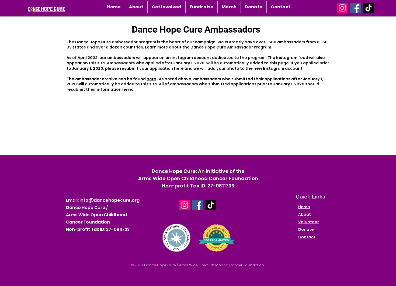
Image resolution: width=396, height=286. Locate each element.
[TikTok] (368, 8)
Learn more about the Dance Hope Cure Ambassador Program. (208, 47)
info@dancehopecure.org (109, 200)
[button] (136, 7)
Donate (306, 229)
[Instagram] (342, 8)
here (179, 68)
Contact (306, 237)
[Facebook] (355, 8)
